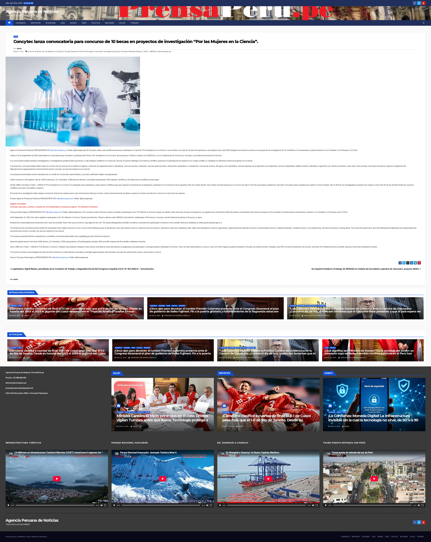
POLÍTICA (95, 23)
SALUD (122, 23)
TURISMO (134, 23)
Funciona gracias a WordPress (16, 537)
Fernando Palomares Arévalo (131, 51)
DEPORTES (36, 23)
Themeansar (43, 537)
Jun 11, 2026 (229, 426)
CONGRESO (21, 23)
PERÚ (84, 23)
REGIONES (109, 23)
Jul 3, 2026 (123, 426)
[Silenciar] (101, 505)
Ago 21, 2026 (16, 357)
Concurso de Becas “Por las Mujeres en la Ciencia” (45, 51)
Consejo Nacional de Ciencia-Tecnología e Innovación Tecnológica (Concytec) (92, 51)
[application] (57, 479)
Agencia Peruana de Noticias (32, 11)
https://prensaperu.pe (58, 150)
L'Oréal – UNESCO (149, 51)
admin (19, 49)
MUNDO (73, 23)
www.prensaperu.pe (164, 51)
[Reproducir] (8, 505)
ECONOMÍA (51, 23)
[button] (423, 23)
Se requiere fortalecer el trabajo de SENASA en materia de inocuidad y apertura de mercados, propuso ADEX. (365, 269)
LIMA (63, 23)
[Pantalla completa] (105, 505)
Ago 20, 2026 (226, 357)
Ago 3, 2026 (334, 426)
